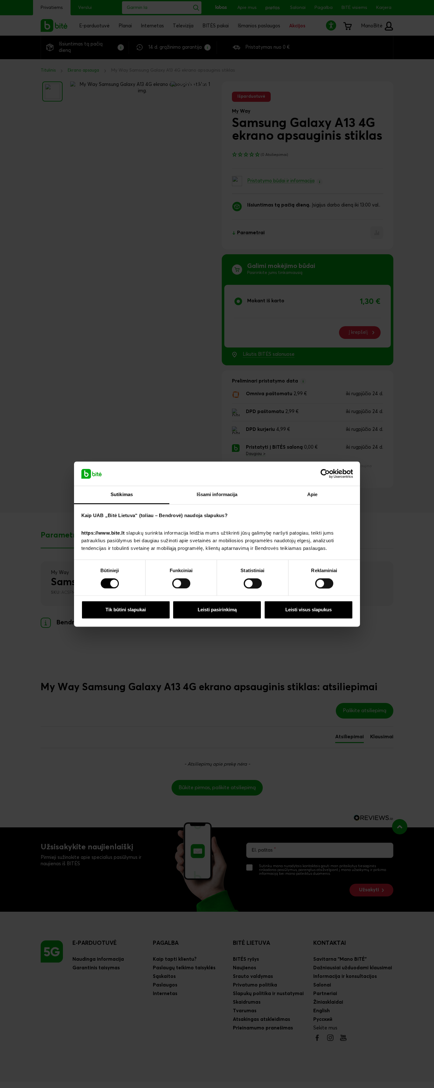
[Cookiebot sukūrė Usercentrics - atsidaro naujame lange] (325, 473)
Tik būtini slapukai (125, 610)
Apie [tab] (312, 494)
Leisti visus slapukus (308, 610)
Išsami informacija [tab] (217, 494)
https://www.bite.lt (103, 533)
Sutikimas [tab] (122, 494)
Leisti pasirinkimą (217, 610)
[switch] (181, 583)
